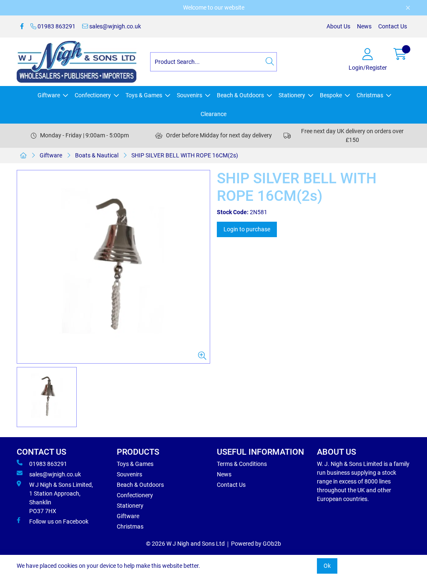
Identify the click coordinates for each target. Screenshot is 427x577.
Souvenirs (189, 95)
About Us (338, 26)
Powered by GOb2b (256, 543)
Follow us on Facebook (58, 521)
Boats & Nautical (96, 155)
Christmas (370, 95)
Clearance (213, 114)
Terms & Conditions (242, 464)
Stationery (292, 95)
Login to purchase (247, 229)
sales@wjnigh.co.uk (114, 26)
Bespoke (331, 95)
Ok (327, 565)
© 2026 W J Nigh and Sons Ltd (185, 543)
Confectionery (93, 95)
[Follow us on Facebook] (22, 26)
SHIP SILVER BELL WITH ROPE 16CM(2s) (184, 155)
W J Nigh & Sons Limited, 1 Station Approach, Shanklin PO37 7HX (61, 497)
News (364, 26)
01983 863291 (55, 26)
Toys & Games (144, 95)
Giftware (49, 95)
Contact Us (392, 26)
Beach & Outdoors (240, 95)
